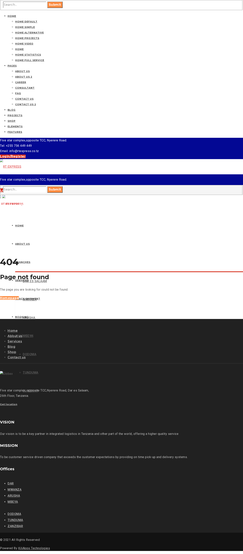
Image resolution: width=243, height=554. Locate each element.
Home (13, 330)
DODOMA (14, 514)
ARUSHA (14, 495)
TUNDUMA (15, 520)
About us (15, 336)
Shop (12, 352)
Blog (11, 346)
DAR (11, 483)
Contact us (17, 357)
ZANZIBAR (15, 526)
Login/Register (13, 156)
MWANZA (14, 489)
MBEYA (13, 502)
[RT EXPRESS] (10, 166)
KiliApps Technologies (34, 548)
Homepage (9, 298)
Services (15, 341)
